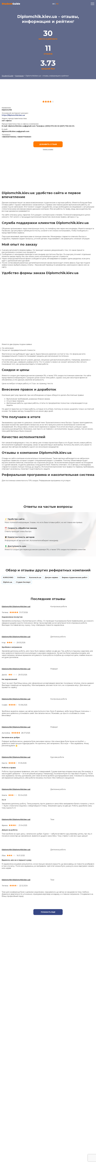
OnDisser (21, 577)
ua (53, 4)
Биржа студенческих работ (74, 577)
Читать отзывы (48, 149)
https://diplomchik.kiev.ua (13, 115)
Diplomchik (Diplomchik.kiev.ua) (16, 606)
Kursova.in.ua (35, 577)
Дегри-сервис (51, 577)
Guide (11, 3)
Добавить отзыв (48, 144)
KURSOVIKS (8, 577)
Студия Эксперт (23, 582)
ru (57, 4)
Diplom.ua (7, 582)
